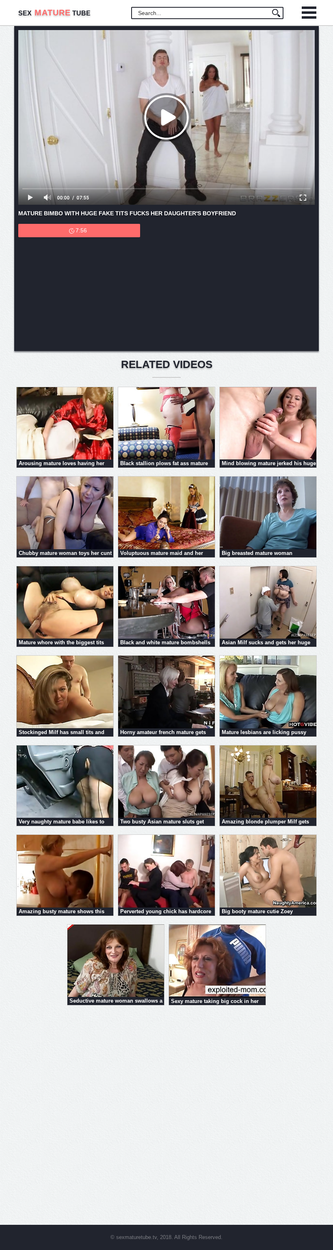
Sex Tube (54, 13)
